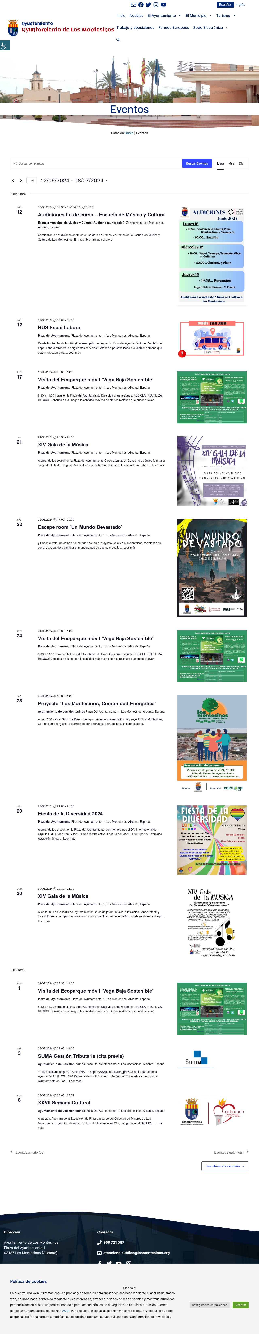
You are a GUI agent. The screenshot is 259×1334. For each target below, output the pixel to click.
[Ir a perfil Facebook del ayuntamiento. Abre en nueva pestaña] (100, 1263)
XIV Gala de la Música (63, 444)
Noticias (136, 15)
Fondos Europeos (173, 27)
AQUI (65, 1311)
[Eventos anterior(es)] (13, 180)
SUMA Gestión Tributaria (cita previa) (81, 1055)
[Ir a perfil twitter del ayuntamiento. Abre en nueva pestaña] (109, 1263)
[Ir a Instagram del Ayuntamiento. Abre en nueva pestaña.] (128, 1263)
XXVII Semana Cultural (64, 1102)
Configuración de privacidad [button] (209, 1305)
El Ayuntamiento (162, 15)
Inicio (120, 15)
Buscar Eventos (197, 163)
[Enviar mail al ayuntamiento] (133, 4)
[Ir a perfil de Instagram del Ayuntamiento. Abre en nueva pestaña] (156, 4)
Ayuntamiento (37, 24)
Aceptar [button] (241, 1305)
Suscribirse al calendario (223, 1166)
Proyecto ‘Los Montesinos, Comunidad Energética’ (97, 703)
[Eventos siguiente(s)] (20, 180)
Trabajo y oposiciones (135, 27)
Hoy (32, 180)
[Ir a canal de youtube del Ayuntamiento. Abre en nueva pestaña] (163, 4)
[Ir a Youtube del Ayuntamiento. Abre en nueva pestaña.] (119, 1263)
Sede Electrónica (208, 27)
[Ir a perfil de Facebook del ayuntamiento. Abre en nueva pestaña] (141, 4)
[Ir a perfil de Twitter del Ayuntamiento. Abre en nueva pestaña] (148, 4)
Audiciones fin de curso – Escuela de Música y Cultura (101, 214)
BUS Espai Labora (59, 327)
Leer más (75, 352)
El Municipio (196, 15)
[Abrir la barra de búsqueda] (118, 40)
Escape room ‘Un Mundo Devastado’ (80, 526)
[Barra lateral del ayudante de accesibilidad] (5, 45)
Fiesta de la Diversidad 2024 (70, 813)
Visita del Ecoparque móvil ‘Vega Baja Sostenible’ (95, 379)
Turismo (223, 15)
